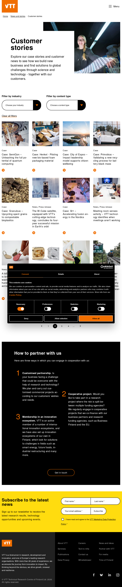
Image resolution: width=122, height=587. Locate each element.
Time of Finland (106, 560)
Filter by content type (58, 96)
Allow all (95, 318)
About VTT (63, 543)
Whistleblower (84, 560)
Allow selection (61, 318)
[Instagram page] (117, 575)
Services (62, 548)
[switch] (47, 309)
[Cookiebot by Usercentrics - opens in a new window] (102, 267)
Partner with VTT (106, 548)
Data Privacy (63, 560)
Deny (26, 318)
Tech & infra (83, 548)
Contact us (83, 554)
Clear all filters (9, 115)
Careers (82, 543)
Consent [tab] (25, 274)
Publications (63, 554)
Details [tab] (61, 274)
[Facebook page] (93, 575)
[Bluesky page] (101, 575)
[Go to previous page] (42, 326)
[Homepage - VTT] (10, 6)
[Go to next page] (80, 326)
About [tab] (96, 274)
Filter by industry (11, 96)
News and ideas (106, 543)
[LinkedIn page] (109, 575)
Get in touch (61, 472)
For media (103, 554)
